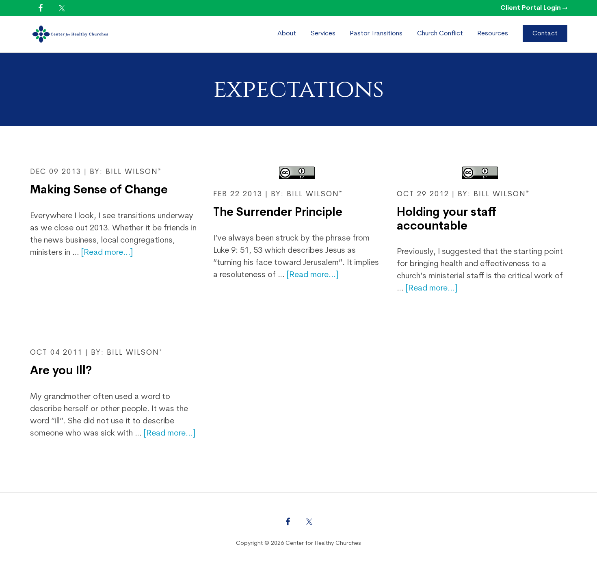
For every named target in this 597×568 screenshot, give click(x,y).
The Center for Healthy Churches (99, 34)
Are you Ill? (61, 371)
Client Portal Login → (533, 8)
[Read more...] (107, 253)
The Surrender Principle (277, 213)
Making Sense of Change (99, 190)
